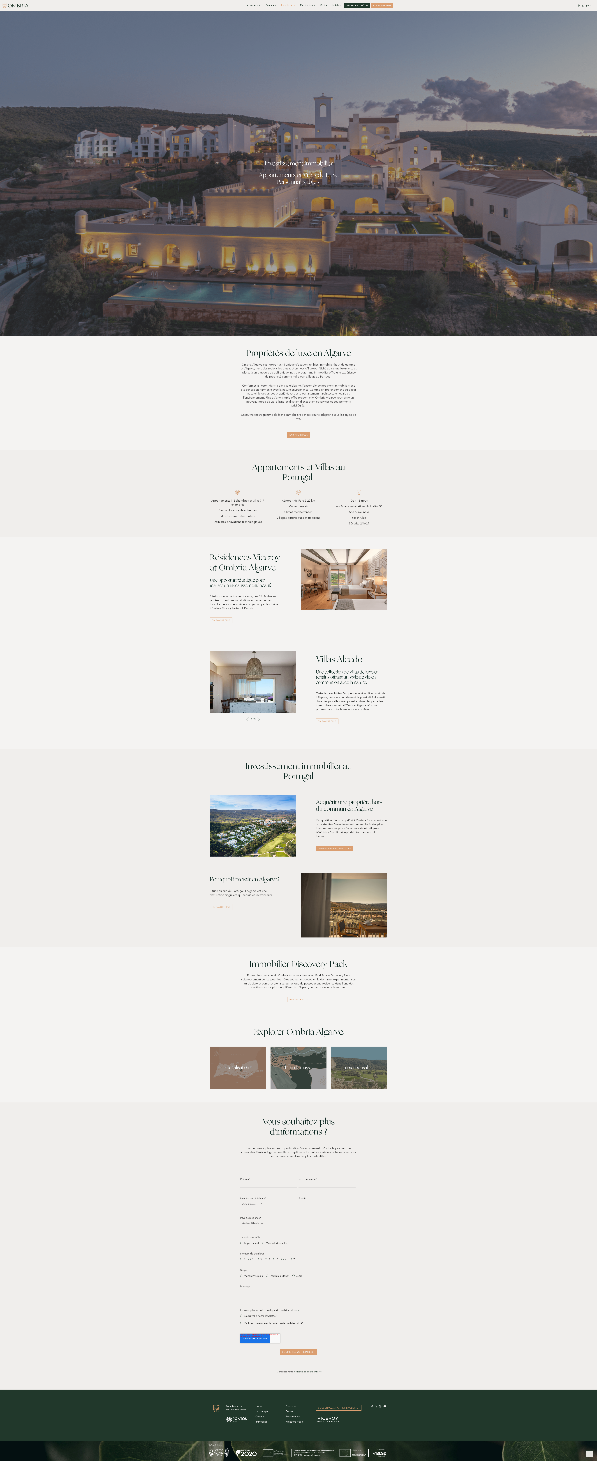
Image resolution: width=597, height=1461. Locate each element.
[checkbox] (298, 1244)
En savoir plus (298, 435)
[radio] (251, 1276)
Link (238, 1049)
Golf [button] (322, 5)
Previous (247, 719)
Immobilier (261, 1422)
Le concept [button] (252, 5)
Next (258, 719)
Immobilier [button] (287, 5)
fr (587, 6)
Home (258, 1406)
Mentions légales (295, 1422)
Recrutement (293, 1417)
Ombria (259, 1417)
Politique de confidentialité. (308, 1372)
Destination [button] (306, 5)
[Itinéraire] (579, 6)
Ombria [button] (270, 5)
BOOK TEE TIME (382, 6)
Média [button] (335, 5)
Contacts (291, 1406)
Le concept (261, 1411)
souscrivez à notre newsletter (338, 1408)
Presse (289, 1411)
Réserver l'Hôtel (357, 6)
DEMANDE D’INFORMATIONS (334, 849)
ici (297, 1310)
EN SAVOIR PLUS (221, 620)
